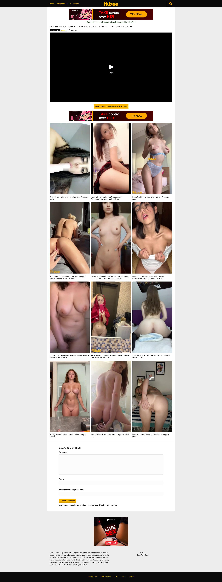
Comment (63, 452)
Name (61, 479)
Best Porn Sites (142, 555)
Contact (131, 577)
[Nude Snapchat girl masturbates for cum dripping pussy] (152, 396)
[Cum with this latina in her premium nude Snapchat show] (70, 159)
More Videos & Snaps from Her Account (111, 106)
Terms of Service (106, 577)
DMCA (116, 577)
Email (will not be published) (71, 490)
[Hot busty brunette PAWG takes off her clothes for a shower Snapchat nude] (70, 317)
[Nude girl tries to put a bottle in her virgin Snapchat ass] (111, 396)
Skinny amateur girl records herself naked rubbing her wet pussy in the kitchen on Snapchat (109, 277)
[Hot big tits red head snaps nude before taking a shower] (70, 396)
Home (52, 4)
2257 (123, 577)
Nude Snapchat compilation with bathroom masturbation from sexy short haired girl (148, 277)
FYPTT (142, 553)
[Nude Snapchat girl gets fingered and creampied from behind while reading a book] (70, 238)
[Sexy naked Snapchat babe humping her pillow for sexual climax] (152, 317)
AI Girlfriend (74, 4)
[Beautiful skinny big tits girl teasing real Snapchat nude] (152, 159)
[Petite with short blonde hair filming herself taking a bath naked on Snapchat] (111, 317)
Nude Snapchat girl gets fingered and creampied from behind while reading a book (68, 277)
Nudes (63, 30)
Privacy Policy (93, 577)
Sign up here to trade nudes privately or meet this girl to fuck (111, 22)
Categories (61, 4)
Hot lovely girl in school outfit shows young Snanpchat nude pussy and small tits (107, 198)
